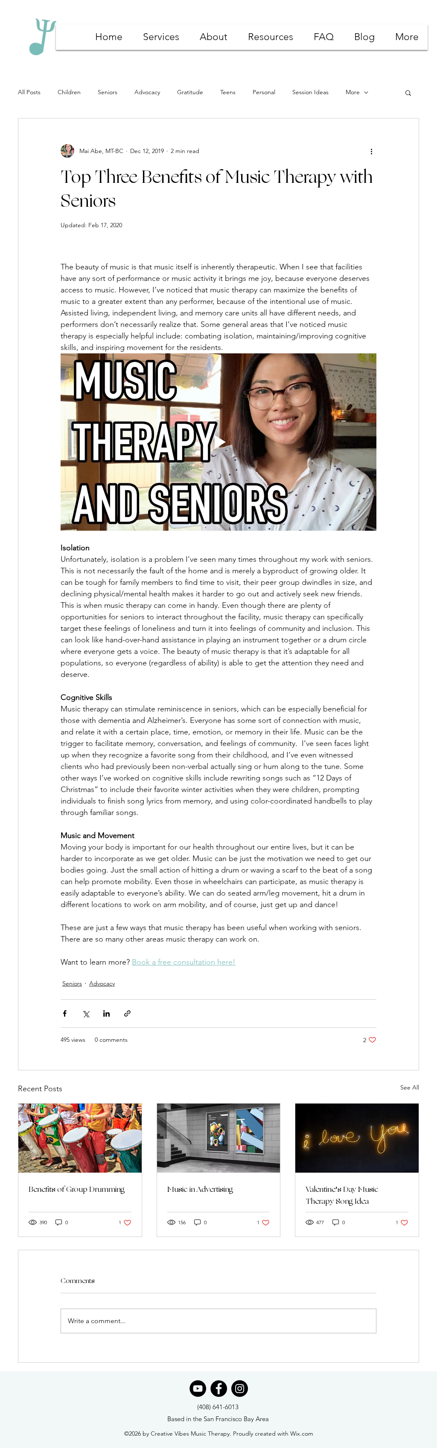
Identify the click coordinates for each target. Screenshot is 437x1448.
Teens (228, 92)
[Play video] (218, 442)
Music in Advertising (200, 1189)
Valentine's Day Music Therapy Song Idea (342, 1195)
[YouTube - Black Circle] (197, 1388)
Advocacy (147, 92)
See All (409, 1087)
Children (69, 92)
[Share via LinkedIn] (106, 1013)
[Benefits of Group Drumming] (80, 1138)
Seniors (107, 92)
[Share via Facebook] (65, 1013)
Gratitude (190, 92)
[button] (408, 92)
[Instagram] (239, 1388)
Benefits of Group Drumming (77, 1189)
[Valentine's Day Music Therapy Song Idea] (357, 1138)
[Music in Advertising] (218, 1138)
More (353, 92)
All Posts (29, 92)
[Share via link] (127, 1013)
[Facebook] (218, 1388)
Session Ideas (310, 92)
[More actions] (371, 151)
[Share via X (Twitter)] (86, 1013)
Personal (264, 92)
